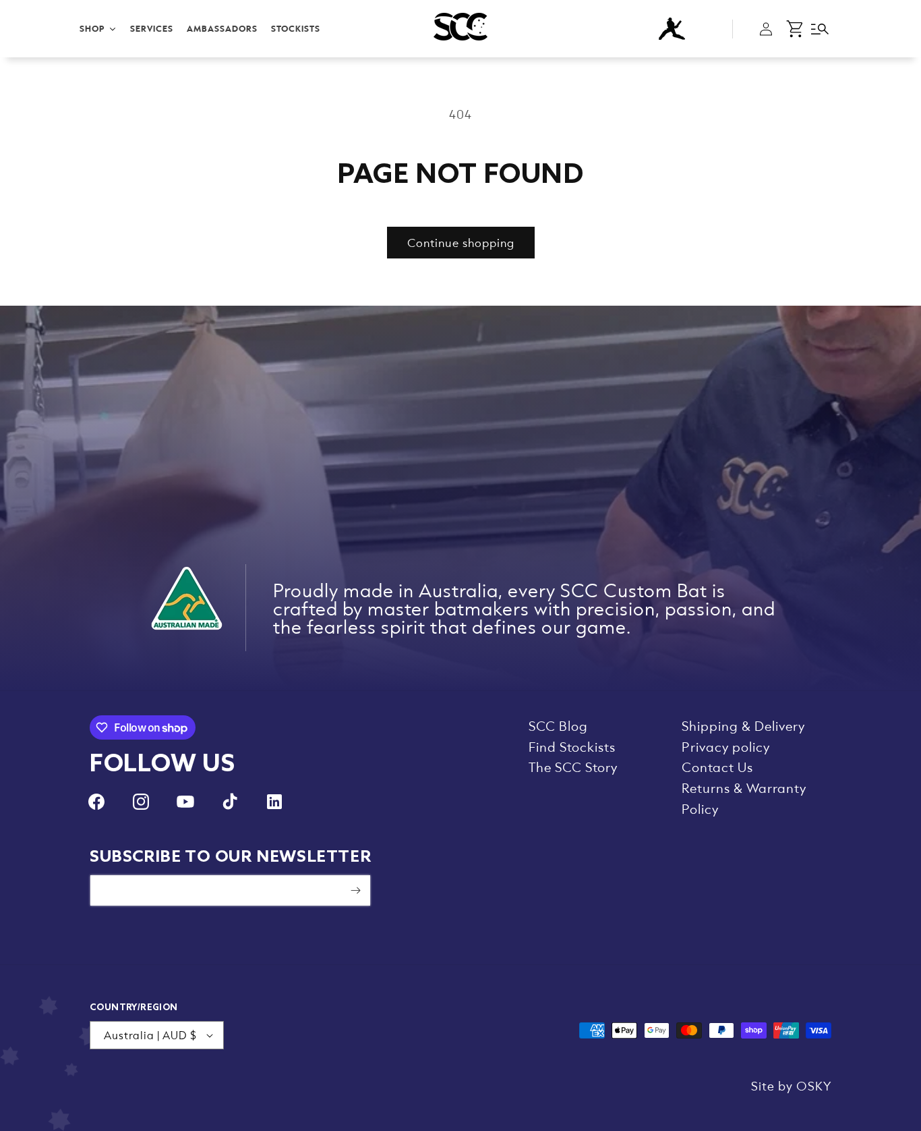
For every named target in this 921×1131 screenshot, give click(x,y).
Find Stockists (572, 746)
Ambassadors (222, 28)
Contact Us (717, 766)
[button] (795, 29)
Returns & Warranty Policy (744, 798)
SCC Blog (558, 725)
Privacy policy (726, 746)
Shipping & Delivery (743, 725)
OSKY (813, 1085)
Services (151, 28)
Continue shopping (460, 242)
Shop (92, 28)
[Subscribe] (355, 890)
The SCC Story (573, 766)
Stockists (295, 28)
